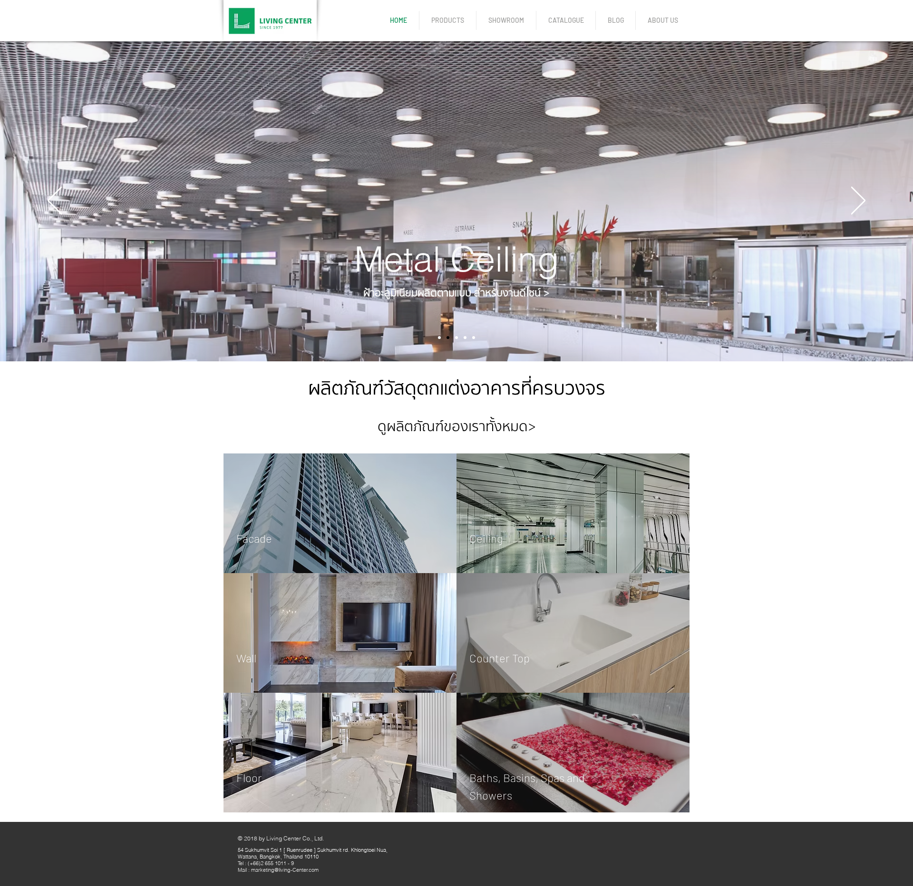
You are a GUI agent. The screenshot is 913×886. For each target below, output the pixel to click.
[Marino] (465, 337)
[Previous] (55, 201)
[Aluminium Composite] (473, 337)
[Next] (858, 201)
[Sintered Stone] (439, 337)
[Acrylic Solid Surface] (456, 337)
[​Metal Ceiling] (448, 337)
